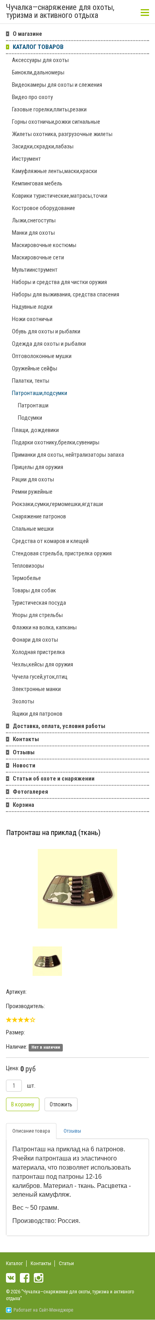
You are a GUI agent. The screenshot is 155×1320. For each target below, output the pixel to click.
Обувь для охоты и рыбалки (46, 331)
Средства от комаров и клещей (50, 541)
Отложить (61, 1104)
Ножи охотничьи (32, 319)
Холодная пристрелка (38, 652)
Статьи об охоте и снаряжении (54, 778)
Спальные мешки (33, 528)
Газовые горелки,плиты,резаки (49, 109)
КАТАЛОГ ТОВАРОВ (38, 47)
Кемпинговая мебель (37, 183)
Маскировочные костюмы (44, 245)
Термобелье (26, 578)
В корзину (22, 1104)
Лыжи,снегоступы (34, 220)
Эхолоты (23, 701)
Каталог (14, 1263)
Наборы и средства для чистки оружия (59, 282)
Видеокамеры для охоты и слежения (57, 84)
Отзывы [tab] (72, 1131)
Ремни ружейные (32, 491)
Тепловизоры (28, 565)
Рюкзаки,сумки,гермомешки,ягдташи (57, 504)
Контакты (26, 739)
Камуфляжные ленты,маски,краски (54, 171)
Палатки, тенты (30, 380)
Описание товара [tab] (31, 1131)
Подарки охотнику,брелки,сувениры (55, 442)
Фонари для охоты (35, 639)
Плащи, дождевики (35, 430)
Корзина (23, 804)
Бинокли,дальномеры (38, 72)
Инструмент (26, 158)
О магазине (27, 33)
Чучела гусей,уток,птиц (40, 676)
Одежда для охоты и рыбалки (49, 343)
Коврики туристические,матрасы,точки (59, 195)
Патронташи (33, 405)
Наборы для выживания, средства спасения (65, 294)
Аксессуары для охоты (40, 60)
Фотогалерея (30, 791)
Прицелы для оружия (37, 467)
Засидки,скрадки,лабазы (43, 146)
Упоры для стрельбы (37, 615)
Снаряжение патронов (39, 516)
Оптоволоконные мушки (42, 356)
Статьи (66, 1263)
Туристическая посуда (39, 602)
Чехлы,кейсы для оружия (42, 664)
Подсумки (30, 417)
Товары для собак (34, 590)
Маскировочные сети (38, 257)
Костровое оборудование (43, 208)
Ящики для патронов (37, 713)
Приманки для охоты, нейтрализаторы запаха (68, 454)
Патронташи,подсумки (39, 393)
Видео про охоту (32, 97)
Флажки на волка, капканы (44, 627)
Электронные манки (36, 689)
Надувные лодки (32, 306)
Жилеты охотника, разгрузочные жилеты (62, 134)
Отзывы (24, 752)
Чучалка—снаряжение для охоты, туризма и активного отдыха (60, 11)
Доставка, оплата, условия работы (59, 726)
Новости (24, 765)
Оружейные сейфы (34, 368)
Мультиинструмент (35, 269)
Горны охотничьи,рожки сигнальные (56, 121)
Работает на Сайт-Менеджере (43, 1310)
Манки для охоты (33, 232)
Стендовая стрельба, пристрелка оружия (62, 553)
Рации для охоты (33, 479)
